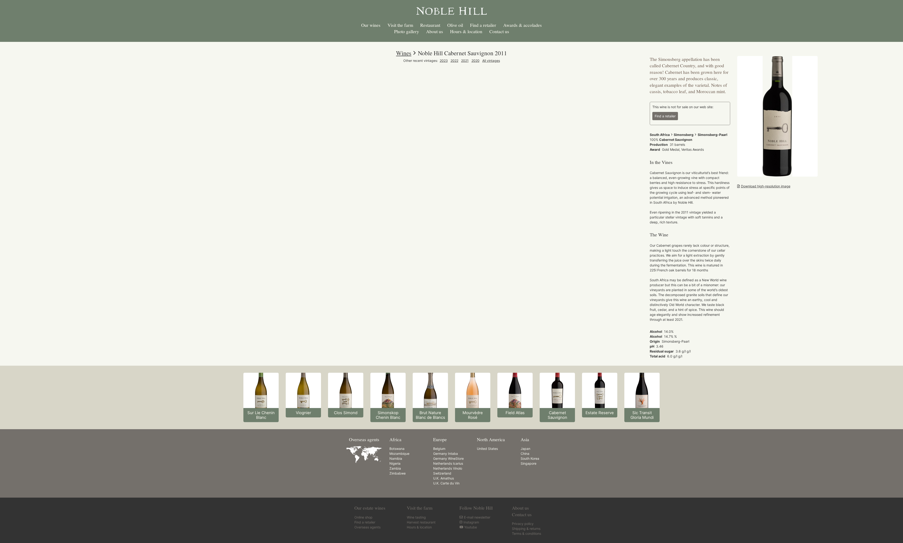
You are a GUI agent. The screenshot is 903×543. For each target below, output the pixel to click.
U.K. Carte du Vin (446, 483)
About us (434, 31)
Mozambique (399, 454)
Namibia (395, 458)
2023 (444, 61)
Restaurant (430, 25)
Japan (525, 449)
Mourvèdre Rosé (473, 415)
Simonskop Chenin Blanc (388, 415)
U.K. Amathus (443, 478)
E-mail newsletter (477, 517)
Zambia (395, 468)
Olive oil (455, 25)
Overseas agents (367, 527)
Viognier (303, 412)
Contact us (499, 31)
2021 (465, 61)
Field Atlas (515, 412)
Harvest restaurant (421, 522)
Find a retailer (483, 25)
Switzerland (442, 473)
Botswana (396, 449)
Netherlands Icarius (448, 463)
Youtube (470, 527)
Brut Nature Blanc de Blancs (430, 415)
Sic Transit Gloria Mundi (642, 415)
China (525, 454)
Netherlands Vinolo (447, 468)
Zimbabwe (397, 473)
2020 (475, 61)
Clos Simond (345, 412)
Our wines (370, 25)
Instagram (471, 522)
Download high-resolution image (765, 186)
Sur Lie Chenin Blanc (261, 415)
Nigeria (394, 463)
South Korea (530, 458)
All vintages (491, 61)
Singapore (528, 463)
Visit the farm (400, 25)
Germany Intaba (445, 454)
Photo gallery (406, 31)
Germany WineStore (448, 458)
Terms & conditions (526, 533)
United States (487, 449)
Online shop (363, 517)
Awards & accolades (522, 25)
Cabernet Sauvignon (557, 415)
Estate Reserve (600, 412)
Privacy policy (523, 524)
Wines (403, 53)
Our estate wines (369, 508)
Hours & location (466, 31)
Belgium (439, 449)
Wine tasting (416, 517)
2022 (454, 61)
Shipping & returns (526, 529)
